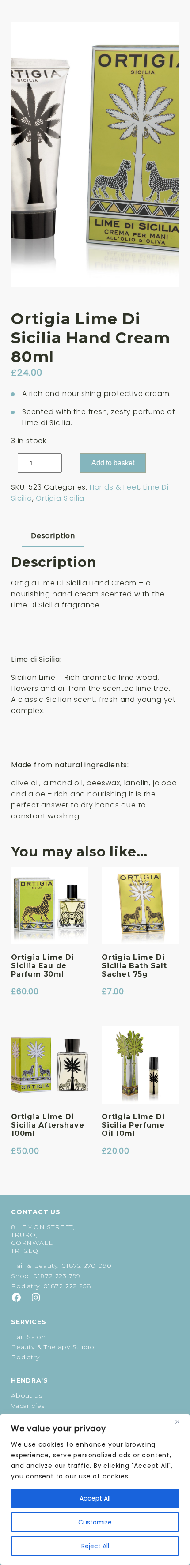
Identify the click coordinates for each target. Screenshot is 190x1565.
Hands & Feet (115, 487)
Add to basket (112, 463)
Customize (95, 1522)
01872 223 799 (56, 1276)
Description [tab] (53, 536)
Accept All (95, 1498)
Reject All (95, 1546)
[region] (95, 1489)
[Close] (180, 1421)
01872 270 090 (86, 1266)
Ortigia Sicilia (60, 498)
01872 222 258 (67, 1286)
